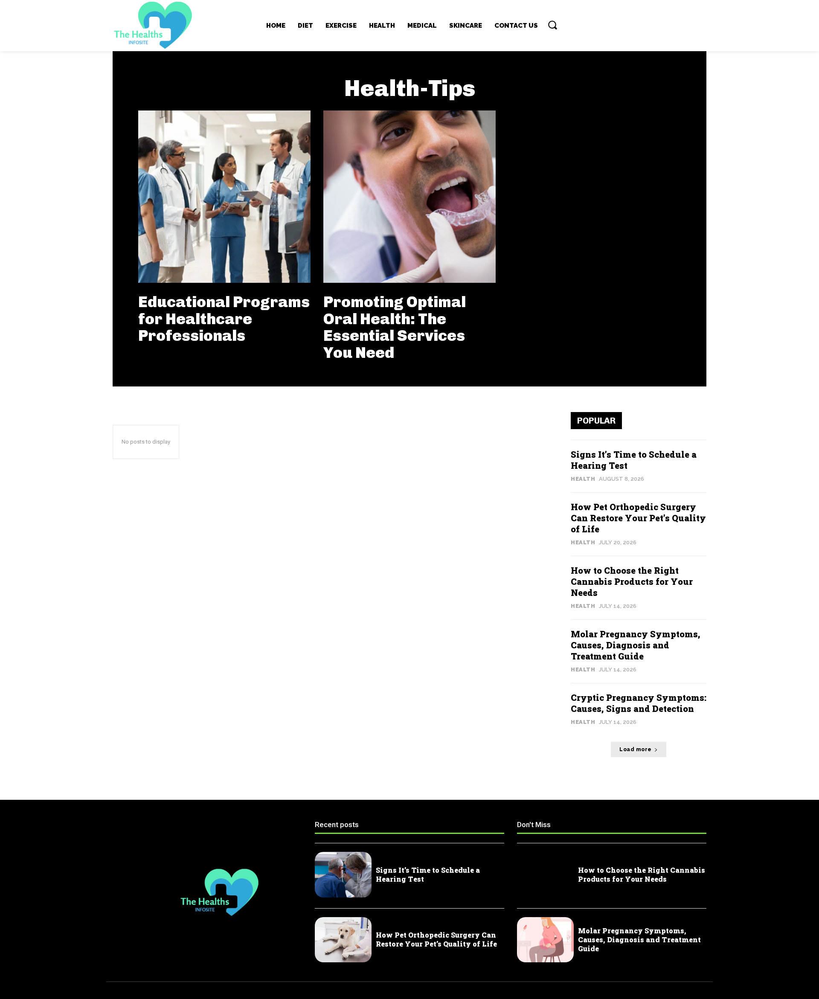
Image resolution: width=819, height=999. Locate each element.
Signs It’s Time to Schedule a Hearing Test (428, 874)
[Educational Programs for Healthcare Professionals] (224, 196)
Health (583, 479)
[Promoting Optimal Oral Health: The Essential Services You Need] (409, 196)
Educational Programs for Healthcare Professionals (224, 319)
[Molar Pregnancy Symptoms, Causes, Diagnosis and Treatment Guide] (545, 940)
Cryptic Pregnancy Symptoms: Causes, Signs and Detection (638, 703)
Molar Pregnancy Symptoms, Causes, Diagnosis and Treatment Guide (635, 645)
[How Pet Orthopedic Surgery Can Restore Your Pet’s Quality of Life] (343, 940)
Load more (635, 749)
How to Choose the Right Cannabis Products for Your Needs (632, 581)
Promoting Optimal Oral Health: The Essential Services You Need (394, 327)
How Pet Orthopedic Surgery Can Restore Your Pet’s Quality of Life (638, 517)
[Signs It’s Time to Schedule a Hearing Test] (343, 874)
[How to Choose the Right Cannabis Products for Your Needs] (545, 874)
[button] (552, 25)
